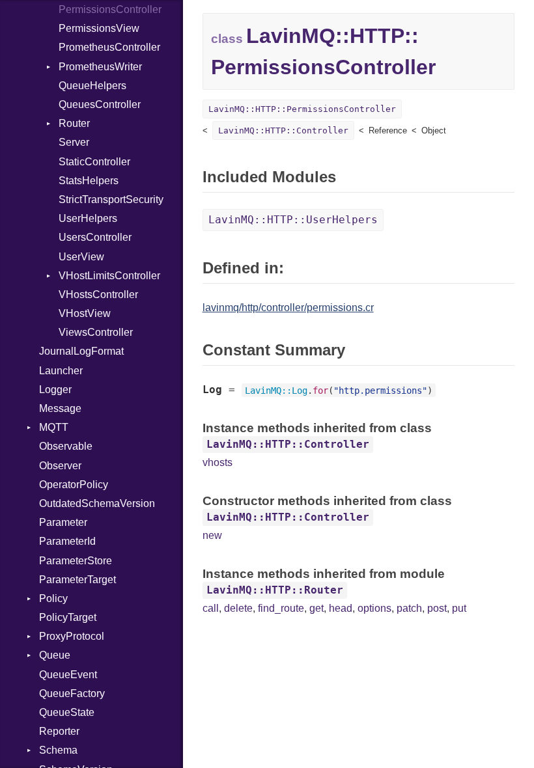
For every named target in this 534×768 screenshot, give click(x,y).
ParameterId (67, 541)
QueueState (66, 712)
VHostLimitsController (109, 275)
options (374, 608)
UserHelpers (88, 218)
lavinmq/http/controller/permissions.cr (288, 307)
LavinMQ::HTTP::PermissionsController (302, 109)
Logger (55, 389)
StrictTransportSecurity (111, 199)
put (459, 608)
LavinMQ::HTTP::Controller (283, 130)
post (437, 608)
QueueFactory (72, 693)
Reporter (59, 731)
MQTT (53, 427)
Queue (54, 655)
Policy (53, 598)
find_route (281, 608)
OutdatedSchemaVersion (97, 503)
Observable (65, 446)
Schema (58, 750)
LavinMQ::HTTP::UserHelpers (293, 219)
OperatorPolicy (73, 484)
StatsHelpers (89, 180)
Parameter (63, 522)
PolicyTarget (67, 617)
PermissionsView (99, 28)
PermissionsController (110, 9)
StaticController (94, 161)
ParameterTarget (77, 579)
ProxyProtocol (71, 636)
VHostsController (98, 294)
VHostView (85, 313)
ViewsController (96, 332)
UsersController (95, 237)
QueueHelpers (92, 85)
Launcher (61, 370)
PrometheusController (109, 47)
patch (409, 608)
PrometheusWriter (100, 66)
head (340, 608)
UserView (81, 256)
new (212, 535)
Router (74, 123)
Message (60, 408)
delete (238, 608)
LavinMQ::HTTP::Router (274, 590)
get (316, 608)
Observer (60, 465)
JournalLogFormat (81, 351)
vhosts (217, 462)
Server (74, 142)
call (211, 608)
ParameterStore (75, 560)
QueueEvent (68, 674)
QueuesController (100, 104)
